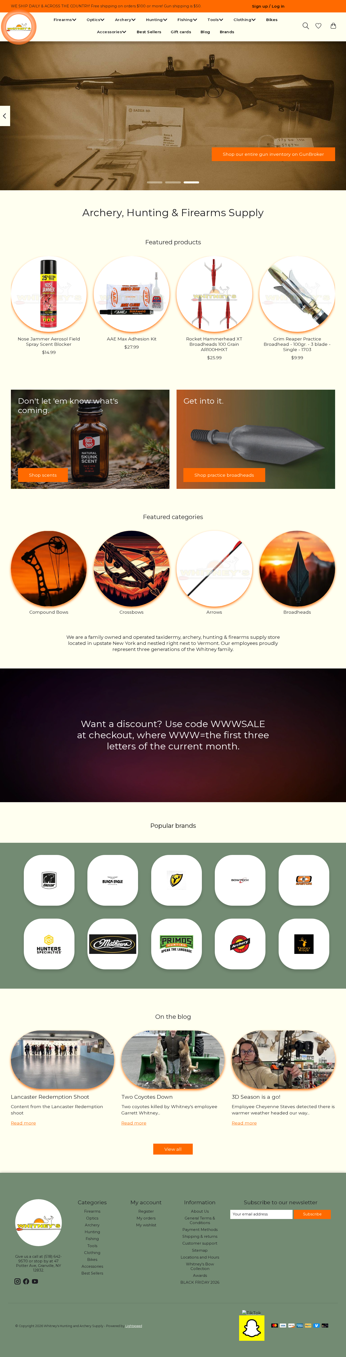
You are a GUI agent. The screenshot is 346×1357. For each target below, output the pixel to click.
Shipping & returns (199, 1236)
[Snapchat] (251, 1339)
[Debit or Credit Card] (325, 1326)
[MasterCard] (274, 1326)
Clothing (92, 1252)
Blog (205, 31)
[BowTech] (240, 880)
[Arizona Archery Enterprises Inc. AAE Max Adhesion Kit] (131, 294)
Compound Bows (48, 612)
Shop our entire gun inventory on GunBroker (273, 154)
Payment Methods (200, 1229)
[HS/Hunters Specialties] (49, 944)
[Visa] (283, 1326)
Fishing (92, 1238)
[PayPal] (308, 1326)
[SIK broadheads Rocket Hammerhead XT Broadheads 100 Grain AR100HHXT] (214, 294)
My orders (146, 1218)
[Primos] (176, 944)
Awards (200, 1275)
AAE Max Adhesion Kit (132, 338)
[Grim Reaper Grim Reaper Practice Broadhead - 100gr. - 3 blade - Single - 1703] (297, 294)
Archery (92, 1225)
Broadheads (297, 612)
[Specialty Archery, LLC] (240, 944)
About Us (200, 1211)
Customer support (199, 1243)
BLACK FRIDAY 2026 (199, 1282)
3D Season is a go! (256, 1097)
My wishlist (146, 1225)
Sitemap (200, 1250)
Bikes (272, 19)
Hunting (92, 1232)
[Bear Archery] (49, 880)
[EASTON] (304, 880)
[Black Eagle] (112, 880)
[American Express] (300, 1326)
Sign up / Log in (268, 6)
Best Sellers (149, 31)
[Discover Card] (291, 1326)
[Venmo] (316, 1326)
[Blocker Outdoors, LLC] (176, 880)
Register (146, 1211)
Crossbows (132, 612)
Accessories (92, 1266)
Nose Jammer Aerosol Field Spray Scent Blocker (49, 341)
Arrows (214, 612)
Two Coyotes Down (147, 1097)
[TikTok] (251, 1312)
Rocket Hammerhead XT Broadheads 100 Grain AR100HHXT (214, 344)
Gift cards (181, 31)
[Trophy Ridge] (304, 944)
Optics (92, 1218)
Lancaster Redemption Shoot (50, 1097)
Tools (92, 1246)
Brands (227, 31)
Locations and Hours (200, 1257)
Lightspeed (133, 1326)
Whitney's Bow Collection (200, 1266)
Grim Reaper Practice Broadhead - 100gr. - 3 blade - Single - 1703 (297, 344)
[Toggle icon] (306, 26)
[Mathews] (112, 944)
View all (173, 1149)
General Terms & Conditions (200, 1220)
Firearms (92, 1211)
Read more (23, 1123)
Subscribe (312, 1214)
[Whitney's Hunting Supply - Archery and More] (18, 27)
